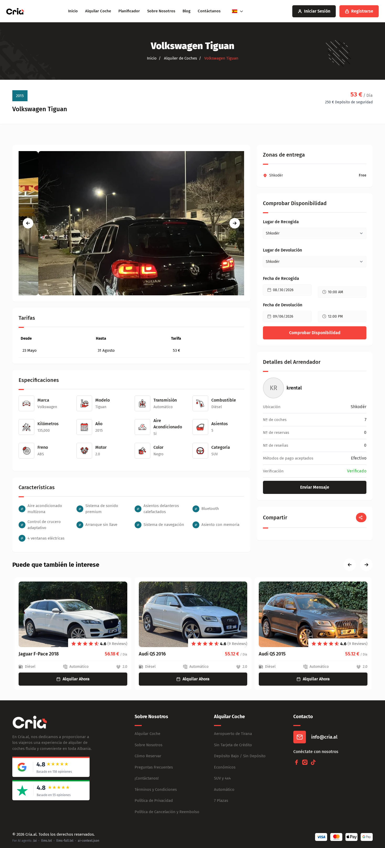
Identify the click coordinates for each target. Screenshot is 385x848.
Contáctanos (209, 11)
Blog (186, 11)
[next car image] (234, 223)
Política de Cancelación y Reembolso (167, 811)
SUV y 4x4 (222, 778)
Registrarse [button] (362, 11)
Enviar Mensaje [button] (314, 487)
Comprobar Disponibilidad (314, 332)
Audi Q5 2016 (150, 654)
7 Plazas (221, 800)
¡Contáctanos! (147, 778)
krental (294, 388)
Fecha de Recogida (281, 278)
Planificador (129, 11)
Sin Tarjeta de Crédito (233, 745)
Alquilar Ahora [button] (73, 678)
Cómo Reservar (148, 756)
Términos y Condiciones (156, 789)
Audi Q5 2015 (270, 654)
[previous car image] (28, 223)
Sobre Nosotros (161, 11)
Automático (224, 789)
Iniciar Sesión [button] (317, 11)
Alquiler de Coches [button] (180, 58)
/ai (35, 840)
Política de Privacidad (154, 800)
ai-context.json (88, 840)
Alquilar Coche (98, 11)
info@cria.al (324, 737)
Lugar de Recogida (281, 221)
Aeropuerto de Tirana (233, 733)
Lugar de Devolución (282, 250)
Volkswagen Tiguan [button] (220, 58)
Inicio (73, 11)
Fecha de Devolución (282, 304)
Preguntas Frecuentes (154, 767)
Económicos (224, 767)
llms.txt (46, 840)
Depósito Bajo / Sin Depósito (240, 756)
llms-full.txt (64, 840)
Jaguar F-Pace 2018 (36, 654)
